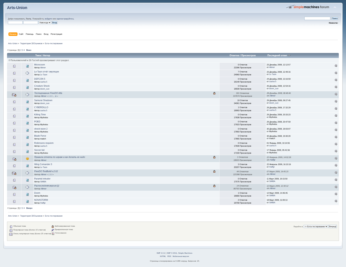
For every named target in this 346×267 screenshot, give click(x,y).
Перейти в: (298, 227)
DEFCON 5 (39, 79)
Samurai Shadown (43, 100)
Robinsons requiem (44, 143)
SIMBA (43, 182)
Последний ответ (277, 55)
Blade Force (40, 136)
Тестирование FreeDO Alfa (48, 93)
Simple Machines (185, 253)
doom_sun (44, 89)
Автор (46, 55)
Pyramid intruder (42, 178)
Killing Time (40, 114)
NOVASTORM (41, 200)
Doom (37, 193)
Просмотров (248, 55)
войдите (48, 19)
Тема (38, 55)
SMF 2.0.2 (161, 253)
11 (56, 96)
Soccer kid (39, 150)
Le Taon (43, 75)
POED (37, 121)
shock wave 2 (41, 129)
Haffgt (272, 160)
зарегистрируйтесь (65, 19)
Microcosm (39, 64)
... (54, 96)
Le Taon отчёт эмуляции (46, 71)
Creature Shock (42, 86)
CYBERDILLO (41, 107)
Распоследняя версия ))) (46, 185)
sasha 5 (43, 82)
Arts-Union (17, 7)
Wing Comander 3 (43, 164)
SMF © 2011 (172, 253)
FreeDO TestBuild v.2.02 (46, 171)
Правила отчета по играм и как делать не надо (59, 157)
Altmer (43, 67)
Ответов (234, 55)
